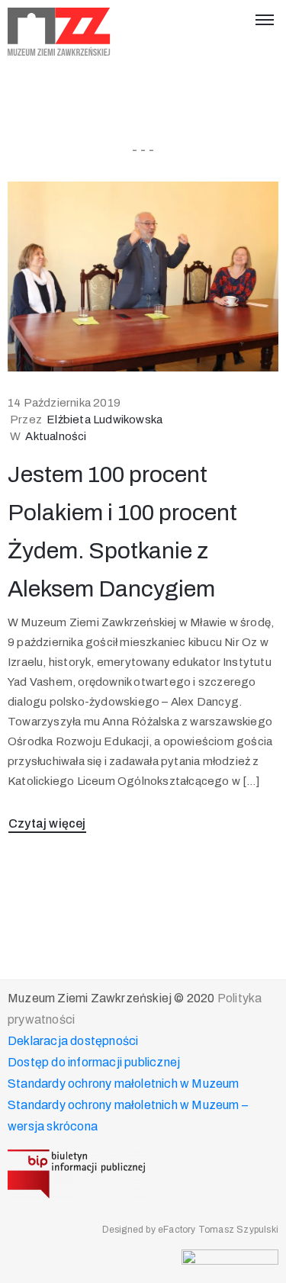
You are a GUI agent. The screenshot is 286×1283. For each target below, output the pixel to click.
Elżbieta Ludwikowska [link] (104, 419)
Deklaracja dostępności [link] (73, 1040)
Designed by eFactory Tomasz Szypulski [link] (190, 1229)
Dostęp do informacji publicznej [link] (94, 1062)
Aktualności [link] (55, 436)
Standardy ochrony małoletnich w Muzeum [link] (123, 1083)
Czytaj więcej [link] (47, 823)
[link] (59, 32)
